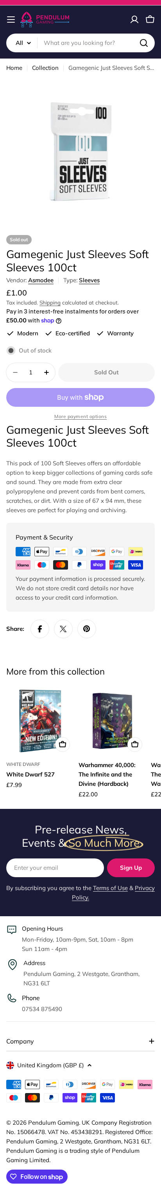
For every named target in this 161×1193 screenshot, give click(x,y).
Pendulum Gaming (53, 1122)
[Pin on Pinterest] (86, 629)
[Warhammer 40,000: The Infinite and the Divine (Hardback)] (112, 721)
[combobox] (80, 43)
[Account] (134, 19)
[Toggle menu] (11, 19)
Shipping (50, 302)
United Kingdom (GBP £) (50, 1065)
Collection (45, 67)
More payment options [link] (80, 416)
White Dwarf (23, 764)
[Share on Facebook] (39, 629)
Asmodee (41, 280)
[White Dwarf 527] (40, 721)
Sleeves (89, 280)
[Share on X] (63, 629)
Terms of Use (110, 888)
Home (14, 67)
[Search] (143, 43)
